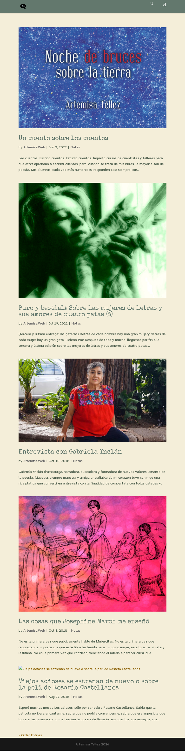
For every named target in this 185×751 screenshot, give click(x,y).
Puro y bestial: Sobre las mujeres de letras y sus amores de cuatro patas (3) (90, 311)
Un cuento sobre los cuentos (63, 139)
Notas (75, 147)
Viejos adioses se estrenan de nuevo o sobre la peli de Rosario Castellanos (89, 685)
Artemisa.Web (34, 147)
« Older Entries (30, 735)
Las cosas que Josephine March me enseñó (84, 622)
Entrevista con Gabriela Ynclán (70, 452)
